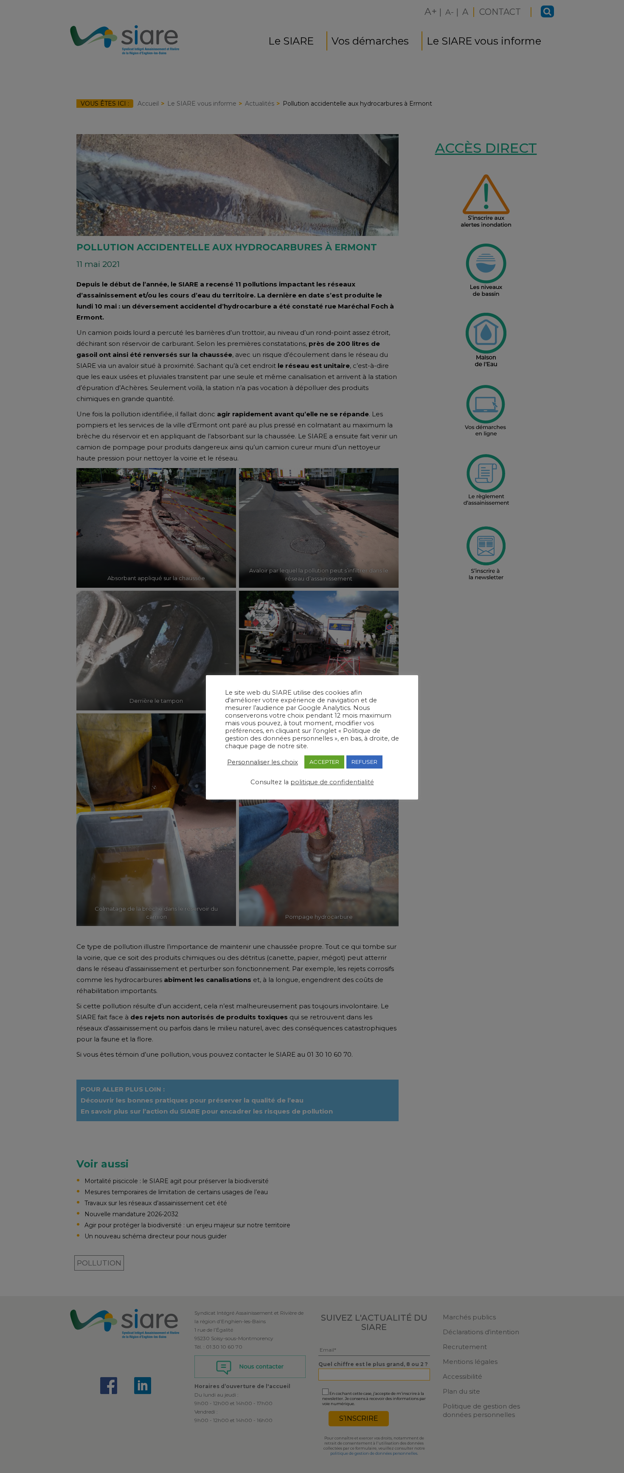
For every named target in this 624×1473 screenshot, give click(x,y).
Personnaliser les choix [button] (262, 762)
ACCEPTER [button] (324, 761)
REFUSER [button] (364, 761)
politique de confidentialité (332, 782)
